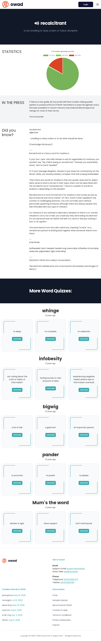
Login (85, 4)
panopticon (7, 595)
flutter (5, 620)
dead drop (7, 605)
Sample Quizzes (60, 600)
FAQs (55, 595)
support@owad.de (76, 568)
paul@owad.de (71, 571)
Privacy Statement (61, 620)
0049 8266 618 (67, 582)
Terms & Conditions (61, 615)
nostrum (6, 610)
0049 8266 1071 (71, 579)
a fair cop (6, 615)
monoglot (6, 600)
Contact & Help (59, 610)
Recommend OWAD (62, 605)
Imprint (56, 625)
